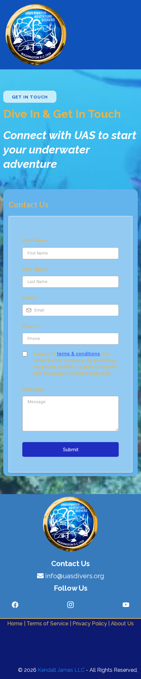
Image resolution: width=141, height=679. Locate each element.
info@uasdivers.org (74, 576)
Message (33, 389)
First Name (34, 240)
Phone (31, 326)
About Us (122, 623)
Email (30, 297)
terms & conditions (78, 353)
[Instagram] (70, 604)
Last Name (34, 269)
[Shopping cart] (134, 34)
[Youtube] (125, 604)
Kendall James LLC (61, 670)
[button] (121, 34)
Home (15, 623)
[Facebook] (15, 604)
